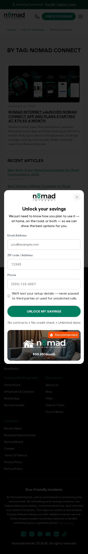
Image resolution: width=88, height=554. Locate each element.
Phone (11, 275)
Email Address (17, 235)
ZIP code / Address (20, 255)
